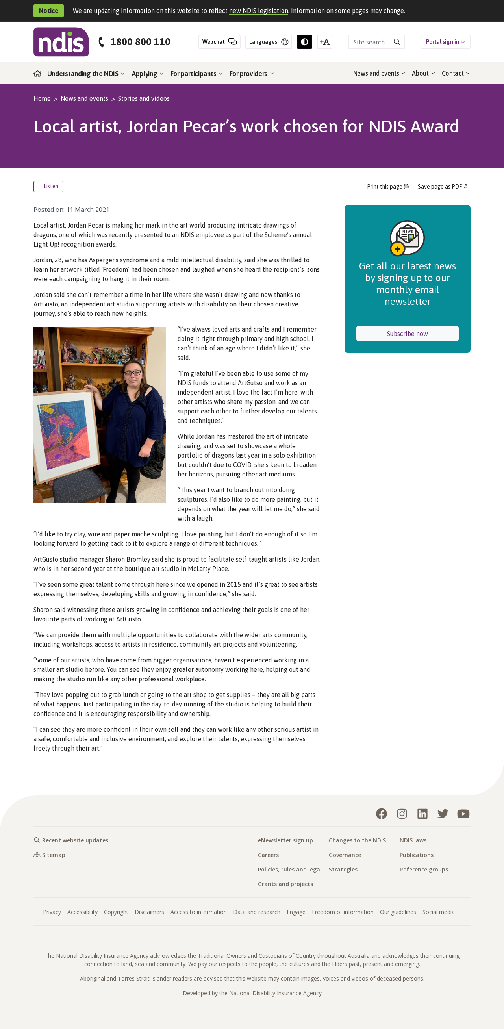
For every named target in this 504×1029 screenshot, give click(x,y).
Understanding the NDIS (83, 74)
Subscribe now (423, 333)
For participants (194, 74)
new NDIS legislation (258, 10)
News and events (377, 73)
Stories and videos (144, 98)
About (421, 73)
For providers (249, 74)
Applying (145, 74)
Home (42, 98)
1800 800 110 (140, 42)
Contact (453, 73)
